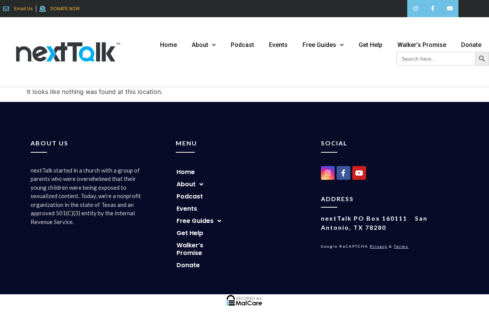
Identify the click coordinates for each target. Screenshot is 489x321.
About (200, 44)
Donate (471, 44)
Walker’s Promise (421, 44)
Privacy (378, 246)
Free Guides (319, 44)
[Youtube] (449, 8)
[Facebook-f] (432, 8)
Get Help (370, 44)
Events (278, 44)
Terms (401, 246)
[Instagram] (415, 8)
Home (168, 44)
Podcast (242, 44)
